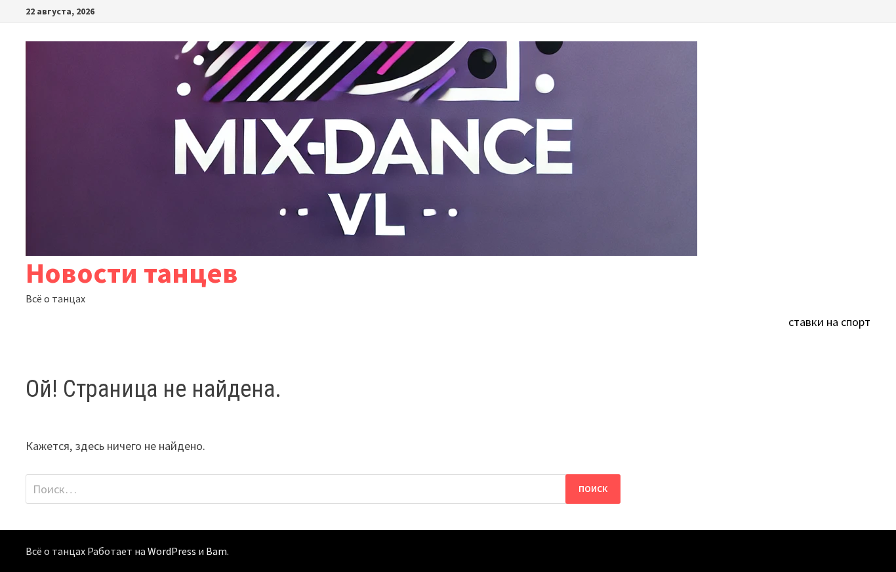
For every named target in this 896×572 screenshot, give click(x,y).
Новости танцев (132, 273)
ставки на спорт (829, 321)
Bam (216, 551)
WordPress (172, 551)
